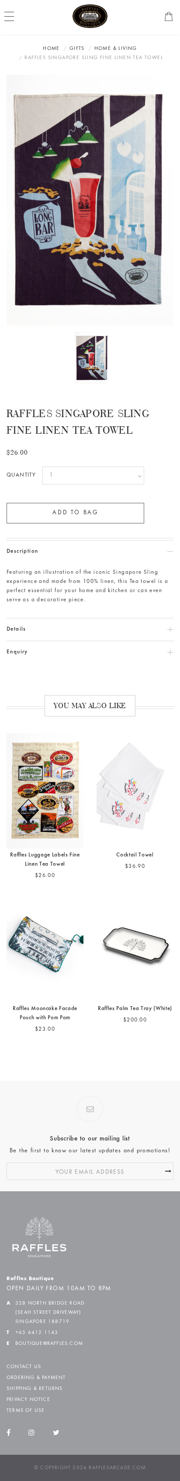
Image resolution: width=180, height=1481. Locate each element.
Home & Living (115, 48)
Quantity (21, 475)
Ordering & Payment (36, 1377)
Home (51, 48)
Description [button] (22, 551)
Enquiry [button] (17, 652)
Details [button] (16, 629)
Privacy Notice (28, 1399)
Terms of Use (26, 1410)
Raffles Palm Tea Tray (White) (135, 1009)
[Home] (90, 16)
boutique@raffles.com (49, 1343)
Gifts (77, 48)
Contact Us (24, 1366)
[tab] (90, 551)
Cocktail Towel (134, 855)
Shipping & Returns (35, 1388)
